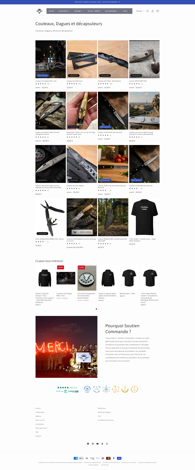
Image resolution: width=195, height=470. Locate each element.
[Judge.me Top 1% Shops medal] (125, 389)
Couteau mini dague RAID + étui (46, 81)
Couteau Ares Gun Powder (75, 186)
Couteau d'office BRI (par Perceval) (141, 186)
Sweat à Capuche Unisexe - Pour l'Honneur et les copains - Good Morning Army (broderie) (44, 297)
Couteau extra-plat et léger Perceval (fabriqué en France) (47, 133)
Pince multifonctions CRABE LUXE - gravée (49, 239)
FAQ (36, 432)
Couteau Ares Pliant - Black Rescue (109, 81)
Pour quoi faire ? (41, 428)
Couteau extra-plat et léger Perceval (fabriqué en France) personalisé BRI (141, 133)
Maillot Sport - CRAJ (127, 293)
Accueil (38, 408)
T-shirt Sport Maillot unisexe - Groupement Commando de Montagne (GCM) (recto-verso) (150, 297)
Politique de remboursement (92, 462)
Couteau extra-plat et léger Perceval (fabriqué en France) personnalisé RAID (48, 187)
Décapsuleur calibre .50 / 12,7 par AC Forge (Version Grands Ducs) (81, 133)
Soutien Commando (49, 462)
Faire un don (40, 420)
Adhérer (38, 416)
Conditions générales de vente (147, 462)
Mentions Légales (104, 412)
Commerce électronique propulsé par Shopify (68, 462)
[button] (147, 11)
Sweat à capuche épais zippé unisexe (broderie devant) (107, 295)
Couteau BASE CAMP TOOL (138, 81)
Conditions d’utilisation (129, 462)
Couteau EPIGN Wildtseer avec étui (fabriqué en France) (81, 240)
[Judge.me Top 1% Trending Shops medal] (134, 389)
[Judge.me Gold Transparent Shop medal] (115, 389)
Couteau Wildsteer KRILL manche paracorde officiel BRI (112, 240)
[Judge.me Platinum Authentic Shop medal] (96, 389)
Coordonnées (105, 465)
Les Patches (39, 424)
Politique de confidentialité (111, 462)
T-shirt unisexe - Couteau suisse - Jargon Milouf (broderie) (142, 240)
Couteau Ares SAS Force (74, 81)
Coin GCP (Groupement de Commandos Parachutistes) (86, 295)
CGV (99, 416)
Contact (38, 436)
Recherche (102, 408)
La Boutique (39, 412)
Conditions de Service (106, 420)
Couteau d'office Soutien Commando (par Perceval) (112, 187)
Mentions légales (94, 465)
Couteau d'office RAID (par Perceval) (110, 132)
